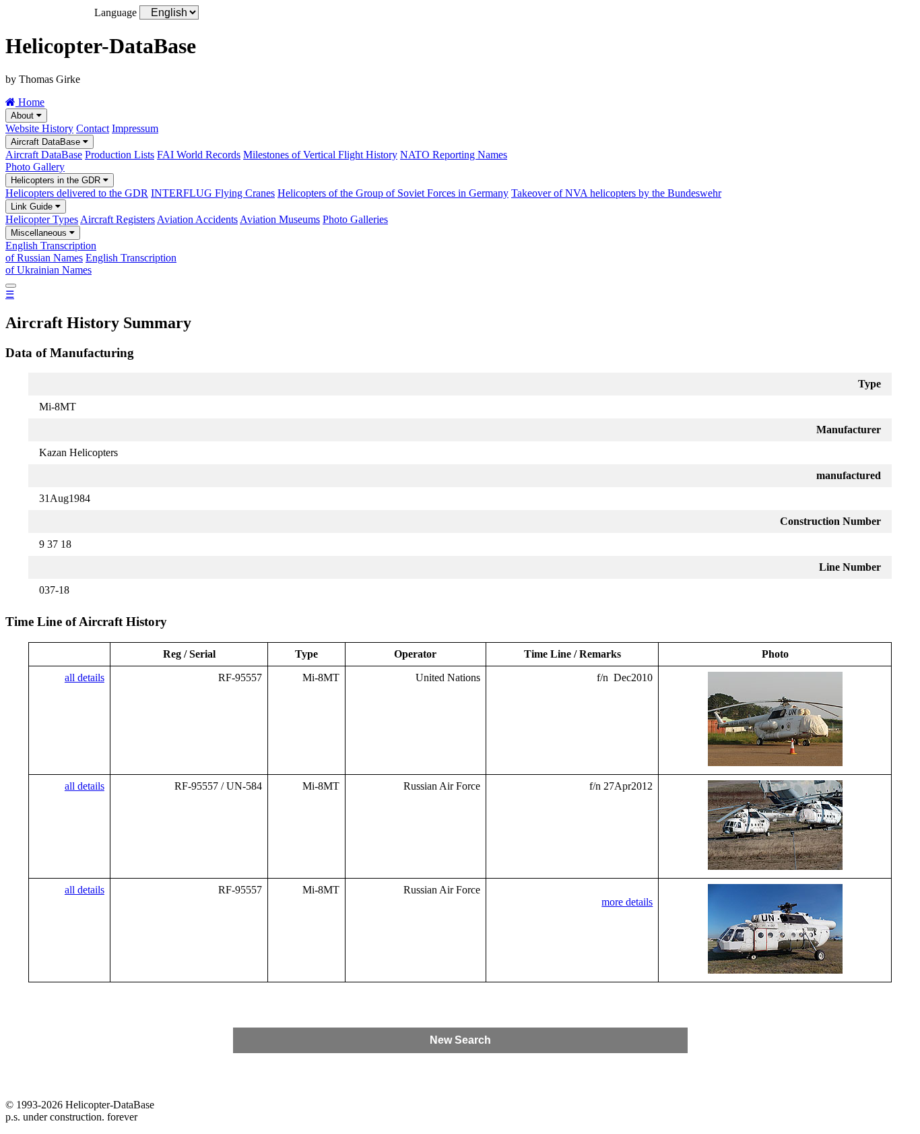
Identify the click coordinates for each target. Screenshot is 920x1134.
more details (627, 902)
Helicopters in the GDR (57, 180)
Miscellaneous (40, 233)
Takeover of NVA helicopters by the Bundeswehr (616, 193)
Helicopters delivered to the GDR (76, 193)
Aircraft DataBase (47, 142)
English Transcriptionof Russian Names (50, 251)
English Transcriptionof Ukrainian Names (90, 264)
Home (29, 102)
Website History (39, 128)
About (23, 116)
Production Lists (119, 154)
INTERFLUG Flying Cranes (213, 193)
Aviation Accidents (197, 219)
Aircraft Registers (117, 219)
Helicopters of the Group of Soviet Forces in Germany (392, 193)
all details (84, 677)
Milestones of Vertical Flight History (320, 154)
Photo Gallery (35, 166)
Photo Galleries (355, 219)
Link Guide (33, 206)
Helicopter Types (41, 219)
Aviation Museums (280, 219)
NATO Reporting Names (453, 154)
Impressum (135, 128)
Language (115, 12)
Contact (92, 128)
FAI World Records (198, 154)
